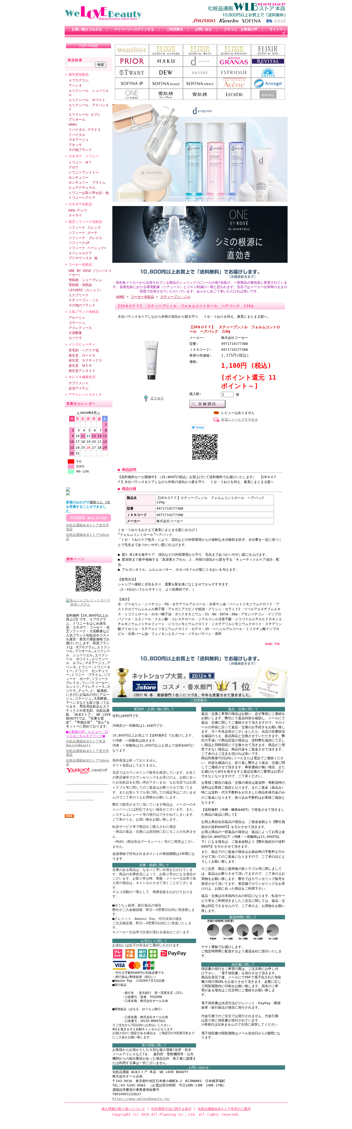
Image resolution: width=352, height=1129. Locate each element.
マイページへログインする (134, 29)
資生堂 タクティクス (85, 360)
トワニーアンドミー (84, 172)
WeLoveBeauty (86, 743)
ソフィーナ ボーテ (83, 233)
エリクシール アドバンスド (89, 107)
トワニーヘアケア (82, 198)
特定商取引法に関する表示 (171, 1109)
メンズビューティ (82, 344)
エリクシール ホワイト (87, 100)
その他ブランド (80, 150)
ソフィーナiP (79, 243)
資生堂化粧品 (79, 74)
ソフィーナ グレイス (85, 238)
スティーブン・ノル (84, 300)
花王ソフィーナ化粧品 (87, 222)
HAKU (73, 124)
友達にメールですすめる (239, 419)
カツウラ (75, 338)
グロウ (74, 167)
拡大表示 (157, 398)
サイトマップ (278, 31)
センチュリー (79, 177)
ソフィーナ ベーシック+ (87, 248)
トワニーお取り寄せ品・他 (89, 193)
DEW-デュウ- (79, 210)
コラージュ (77, 323)
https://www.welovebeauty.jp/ (141, 1099)
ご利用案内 (174, 29)
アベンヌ (75, 85)
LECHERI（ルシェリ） (86, 290)
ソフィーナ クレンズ (85, 228)
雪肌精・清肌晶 (80, 285)
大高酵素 (75, 333)
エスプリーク (79, 295)
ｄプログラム (79, 80)
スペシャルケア (80, 253)
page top (272, 643)
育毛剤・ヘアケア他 (84, 350)
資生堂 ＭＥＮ (80, 365)
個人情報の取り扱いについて (123, 1109)
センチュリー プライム (87, 182)
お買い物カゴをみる (87, 29)
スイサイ (75, 215)
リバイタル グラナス (85, 130)
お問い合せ (203, 29)
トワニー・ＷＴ (80, 162)
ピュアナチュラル (82, 188)
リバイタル (77, 135)
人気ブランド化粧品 (84, 312)
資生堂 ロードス (82, 355)
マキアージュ (79, 140)
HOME (120, 297)
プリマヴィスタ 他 (83, 258)
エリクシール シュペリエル (89, 93)
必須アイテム (79, 388)
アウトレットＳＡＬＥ (85, 394)
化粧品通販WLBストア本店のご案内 (224, 1109)
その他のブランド (82, 305)
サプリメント (79, 383)
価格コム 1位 (99, 502)
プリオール (77, 119)
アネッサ (75, 145)
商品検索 (75, 60)
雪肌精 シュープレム (85, 280)
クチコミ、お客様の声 (240, 29)
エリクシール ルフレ (85, 114)
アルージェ (77, 318)
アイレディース (80, 328)
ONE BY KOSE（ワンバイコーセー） (90, 273)
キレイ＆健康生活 (82, 377)
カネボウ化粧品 (80, 204)
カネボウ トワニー (84, 156)
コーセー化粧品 (80, 264)
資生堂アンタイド (82, 371)
